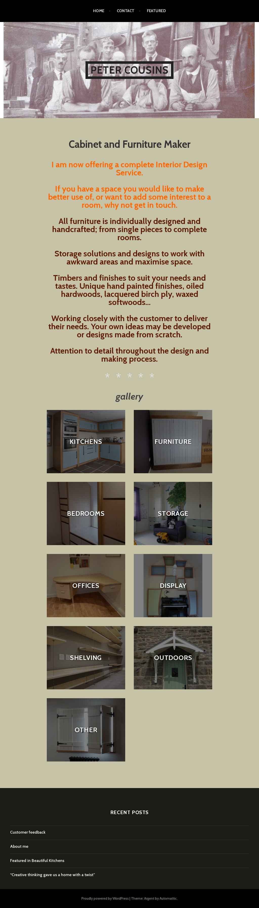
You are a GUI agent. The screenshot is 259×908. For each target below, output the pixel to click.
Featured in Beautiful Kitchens (37, 860)
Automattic (168, 898)
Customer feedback (28, 832)
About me (19, 846)
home (98, 11)
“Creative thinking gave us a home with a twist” (52, 874)
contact (126, 11)
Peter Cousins (130, 70)
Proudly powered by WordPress (105, 898)
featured (156, 11)
